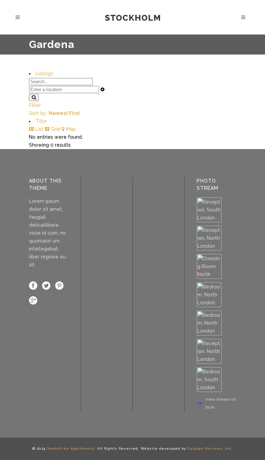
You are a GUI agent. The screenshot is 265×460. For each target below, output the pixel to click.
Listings (44, 73)
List (38, 129)
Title (41, 121)
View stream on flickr (220, 403)
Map (70, 129)
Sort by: (54, 113)
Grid (54, 129)
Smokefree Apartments (71, 448)
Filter (35, 105)
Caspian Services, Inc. (210, 448)
